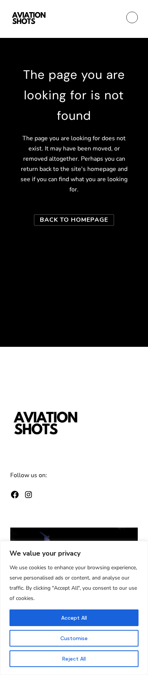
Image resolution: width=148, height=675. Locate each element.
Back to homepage (74, 220)
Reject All (74, 658)
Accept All (74, 617)
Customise (74, 638)
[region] (74, 608)
